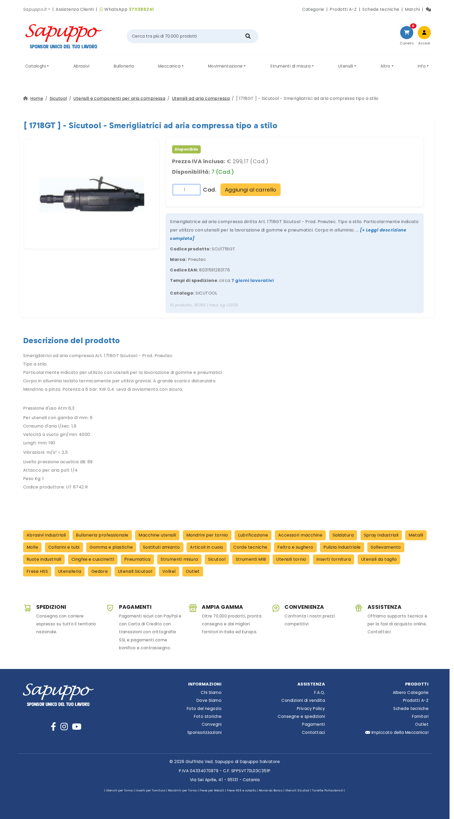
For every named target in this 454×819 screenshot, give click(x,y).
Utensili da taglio (379, 559)
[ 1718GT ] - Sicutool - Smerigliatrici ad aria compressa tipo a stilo (150, 125)
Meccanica (169, 66)
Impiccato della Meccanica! (399, 732)
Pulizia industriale (341, 547)
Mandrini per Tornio (182, 790)
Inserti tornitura (333, 559)
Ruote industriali (44, 559)
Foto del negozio (204, 708)
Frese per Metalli (212, 790)
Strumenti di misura (290, 66)
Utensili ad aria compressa (201, 98)
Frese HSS (37, 571)
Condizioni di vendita (303, 700)
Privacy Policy (311, 708)
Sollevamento (386, 547)
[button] (36, 9)
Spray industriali (381, 535)
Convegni (211, 724)
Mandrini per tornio (207, 535)
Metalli (416, 535)
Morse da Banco (271, 790)
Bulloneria (124, 66)
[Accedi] (424, 32)
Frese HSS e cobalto (241, 790)
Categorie (313, 9)
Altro (385, 66)
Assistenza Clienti (75, 9)
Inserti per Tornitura (150, 790)
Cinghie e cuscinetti (92, 559)
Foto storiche (207, 716)
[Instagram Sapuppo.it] (64, 727)
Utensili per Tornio (119, 790)
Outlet (193, 571)
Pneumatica (137, 559)
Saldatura (343, 535)
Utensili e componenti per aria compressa (119, 98)
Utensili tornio (291, 559)
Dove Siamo (209, 700)
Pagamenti (313, 724)
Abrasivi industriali (46, 535)
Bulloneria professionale (102, 535)
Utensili (345, 66)
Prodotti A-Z (343, 9)
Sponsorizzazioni (204, 732)
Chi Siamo (211, 692)
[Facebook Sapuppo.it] (53, 727)
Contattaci (313, 732)
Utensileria (69, 571)
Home (36, 98)
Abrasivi (81, 66)
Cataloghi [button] (35, 66)
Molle (32, 547)
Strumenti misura (179, 559)
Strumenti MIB (251, 559)
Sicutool (58, 98)
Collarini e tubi (64, 547)
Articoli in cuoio (206, 547)
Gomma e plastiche (111, 547)
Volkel (169, 571)
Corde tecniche (250, 547)
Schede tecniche (380, 9)
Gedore (99, 571)
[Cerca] (248, 36)
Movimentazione (225, 66)
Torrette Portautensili (327, 790)
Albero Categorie (411, 692)
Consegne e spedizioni (301, 716)
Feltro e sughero (295, 547)
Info (422, 66)
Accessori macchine (300, 535)
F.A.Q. (319, 692)
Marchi (412, 9)
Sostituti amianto (161, 547)
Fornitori (420, 716)
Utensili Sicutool (135, 571)
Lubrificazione (253, 535)
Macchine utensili (157, 535)
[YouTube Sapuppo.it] (76, 727)
